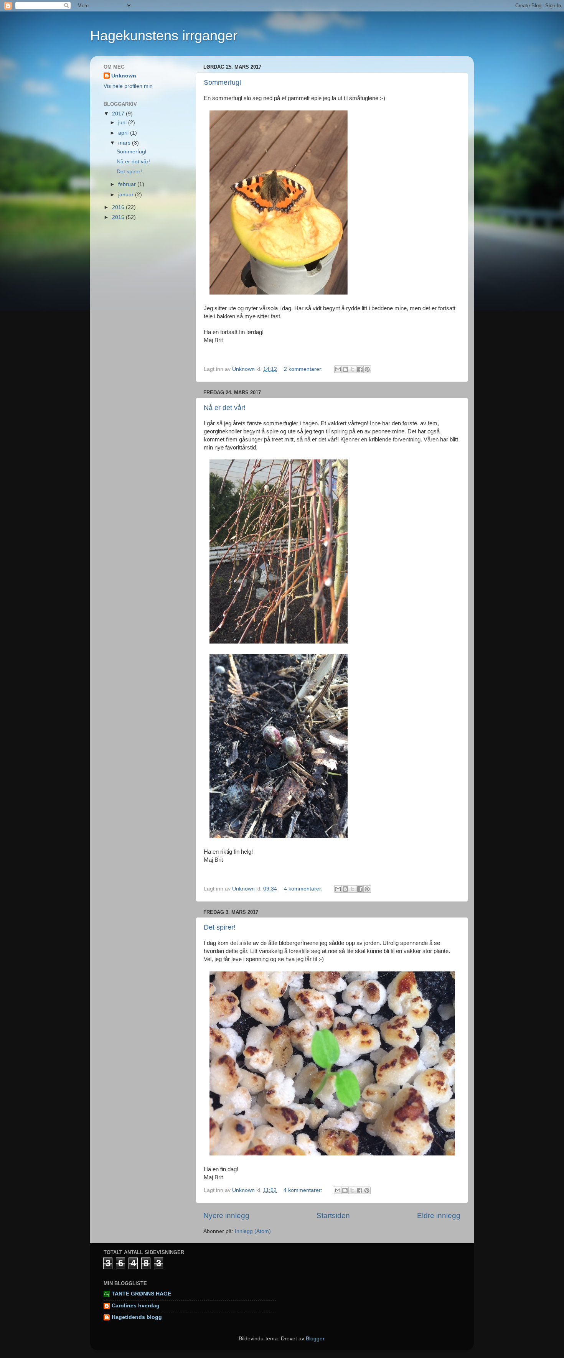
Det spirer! (220, 927)
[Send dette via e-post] (338, 369)
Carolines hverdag (136, 1306)
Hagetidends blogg (137, 1317)
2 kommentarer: (304, 369)
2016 (119, 207)
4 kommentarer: (304, 889)
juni (123, 122)
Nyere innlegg (226, 1216)
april (124, 133)
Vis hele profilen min (128, 86)
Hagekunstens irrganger (163, 35)
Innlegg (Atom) (253, 1231)
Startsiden (333, 1216)
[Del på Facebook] (360, 369)
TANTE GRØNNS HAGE (141, 1294)
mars (125, 143)
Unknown (123, 76)
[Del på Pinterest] (367, 369)
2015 (119, 217)
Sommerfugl (222, 82)
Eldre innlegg (438, 1216)
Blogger (315, 1339)
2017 (119, 114)
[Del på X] (352, 369)
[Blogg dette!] (345, 369)
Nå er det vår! (225, 408)
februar (127, 184)
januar (126, 195)
